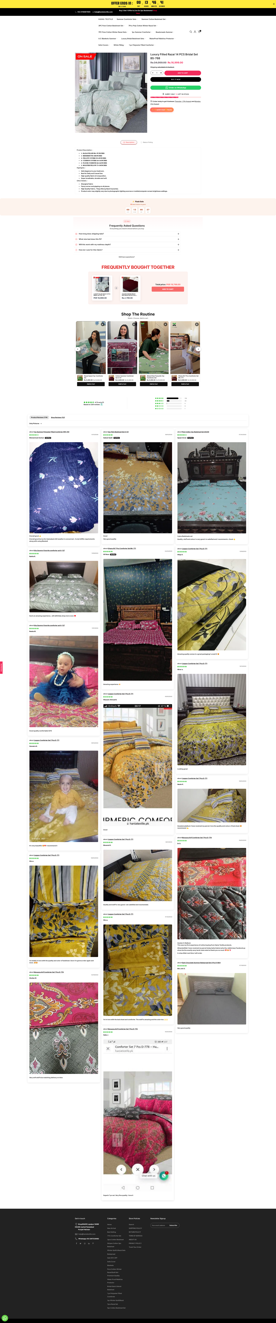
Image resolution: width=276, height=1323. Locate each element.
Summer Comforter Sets (126, 19)
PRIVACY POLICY (135, 1243)
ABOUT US (132, 1239)
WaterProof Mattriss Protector (161, 39)
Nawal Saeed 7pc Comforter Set (93, 377)
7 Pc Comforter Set (114, 1236)
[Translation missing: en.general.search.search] (191, 32)
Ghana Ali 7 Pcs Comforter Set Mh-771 (188, 377)
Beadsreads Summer (164, 32)
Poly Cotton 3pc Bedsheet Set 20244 (195, 432)
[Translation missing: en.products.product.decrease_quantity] (152, 73)
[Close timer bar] (274, 4)
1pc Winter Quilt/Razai (115, 1300)
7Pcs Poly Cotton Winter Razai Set (142, 26)
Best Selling (111, 1232)
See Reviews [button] (1, 668)
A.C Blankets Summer (107, 39)
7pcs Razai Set (112, 1304)
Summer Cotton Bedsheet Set (153, 19)
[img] (94, 402)
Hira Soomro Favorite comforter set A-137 (49, 550)
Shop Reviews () (58, 417)
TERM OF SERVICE (135, 1236)
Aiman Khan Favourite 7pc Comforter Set (155, 377)
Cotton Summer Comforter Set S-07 (124, 377)
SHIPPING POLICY (135, 1228)
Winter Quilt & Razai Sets (116, 1250)
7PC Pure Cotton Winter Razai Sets (112, 32)
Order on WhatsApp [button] (177, 88)
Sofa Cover (111, 1262)
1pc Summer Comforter (141, 32)
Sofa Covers (103, 45)
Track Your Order (135, 1247)
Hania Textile (105, 19)
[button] (159, 398)
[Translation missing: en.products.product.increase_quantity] (161, 73)
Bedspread (111, 1254)
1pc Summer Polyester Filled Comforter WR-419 (51, 432)
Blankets (110, 1265)
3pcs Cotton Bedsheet (115, 1239)
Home (109, 1224)
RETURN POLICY (135, 1232)
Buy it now (175, 79)
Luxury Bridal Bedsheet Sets (132, 39)
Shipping (153, 67)
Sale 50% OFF (112, 1258)
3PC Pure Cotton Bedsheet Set (110, 26)
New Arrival (111, 1228)
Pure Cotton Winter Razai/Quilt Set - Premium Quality (114, 1272)
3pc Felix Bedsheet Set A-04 (118, 432)
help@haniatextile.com (103, 12)
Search (131, 1224)
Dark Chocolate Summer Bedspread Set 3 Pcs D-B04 (201, 963)
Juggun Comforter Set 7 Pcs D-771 (194, 549)
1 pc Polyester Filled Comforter (141, 45)
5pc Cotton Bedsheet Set (116, 1308)
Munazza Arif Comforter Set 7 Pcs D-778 (197, 837)
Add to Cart (91, 384)
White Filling (119, 45)
